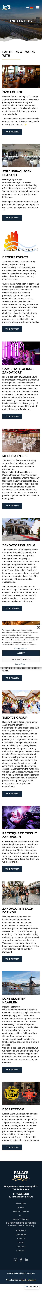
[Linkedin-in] (26, 1260)
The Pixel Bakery (28, 1280)
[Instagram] (15, 1260)
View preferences (21, 659)
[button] (38, 627)
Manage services (20, 648)
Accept (21, 653)
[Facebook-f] (21, 1260)
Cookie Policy (20, 664)
